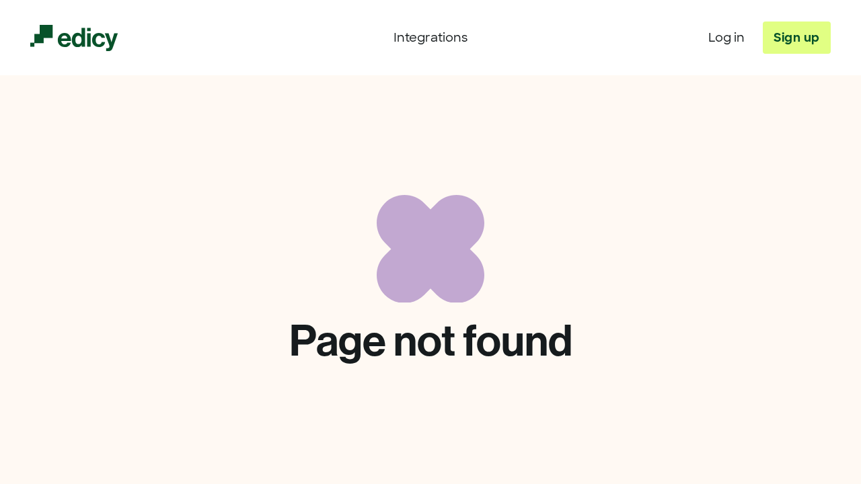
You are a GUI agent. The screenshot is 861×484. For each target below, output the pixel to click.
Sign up (797, 38)
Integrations (430, 38)
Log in (726, 38)
